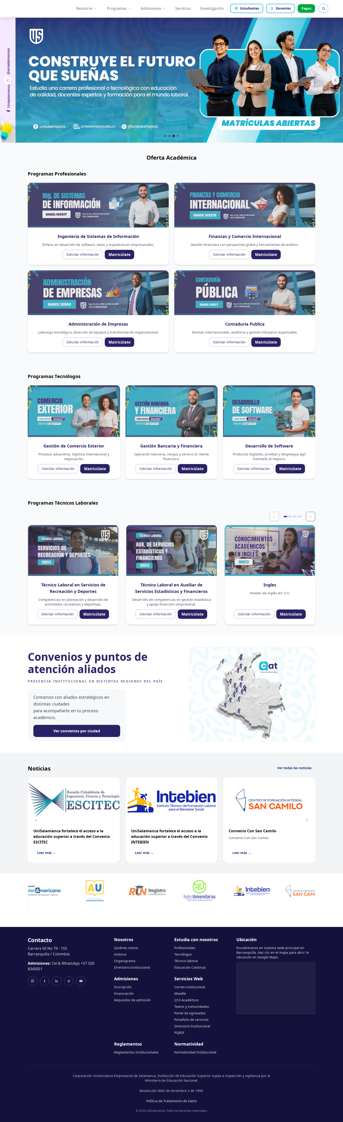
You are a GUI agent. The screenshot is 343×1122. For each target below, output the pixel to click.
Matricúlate (119, 254)
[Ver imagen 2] (169, 136)
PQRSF (179, 1032)
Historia (120, 954)
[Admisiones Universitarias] (67, 891)
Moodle (180, 993)
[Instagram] (32, 981)
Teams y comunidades (191, 1006)
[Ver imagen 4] (178, 136)
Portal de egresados (190, 1013)
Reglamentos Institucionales (136, 1052)
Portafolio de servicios (191, 1019)
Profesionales (184, 948)
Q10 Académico (186, 1000)
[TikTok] (69, 981)
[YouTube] (81, 981)
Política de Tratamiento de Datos (171, 1101)
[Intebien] (224, 891)
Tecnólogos (183, 954)
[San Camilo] (276, 891)
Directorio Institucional (132, 967)
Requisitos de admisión (132, 1000)
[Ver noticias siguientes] (307, 820)
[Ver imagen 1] (165, 136)
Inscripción (123, 987)
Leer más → (46, 852)
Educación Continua (190, 967)
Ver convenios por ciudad (76, 730)
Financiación (124, 993)
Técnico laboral (186, 961)
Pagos (306, 8)
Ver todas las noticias (294, 768)
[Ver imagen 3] (173, 136)
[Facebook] (44, 981)
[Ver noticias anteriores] (36, 820)
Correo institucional (189, 987)
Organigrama (124, 961)
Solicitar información (82, 254)
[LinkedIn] (56, 981)
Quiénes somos (126, 948)
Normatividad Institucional (195, 1052)
